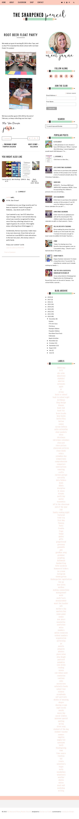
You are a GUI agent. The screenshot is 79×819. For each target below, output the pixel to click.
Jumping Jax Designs (67, 811)
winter (61, 782)
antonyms (61, 383)
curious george (61, 474)
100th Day (61, 367)
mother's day (61, 608)
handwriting (61, 563)
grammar (61, 555)
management (61, 592)
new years (61, 619)
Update (51, 321)
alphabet (61, 378)
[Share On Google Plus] (35, 138)
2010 (49, 316)
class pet (61, 442)
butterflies (61, 418)
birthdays (61, 400)
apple (61, 386)
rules (61, 681)
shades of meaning (61, 699)
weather (61, 777)
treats (61, 761)
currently (61, 477)
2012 (49, 311)
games (61, 536)
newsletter (61, 622)
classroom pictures (61, 448)
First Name (49, 101)
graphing (61, 558)
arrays (61, 392)
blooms (61, 405)
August (51, 348)
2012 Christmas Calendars (62, 167)
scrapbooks (61, 694)
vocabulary (61, 772)
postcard (61, 659)
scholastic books (61, 686)
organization (61, 638)
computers (61, 464)
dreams (61, 493)
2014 (49, 307)
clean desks (61, 450)
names (61, 616)
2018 (49, 297)
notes (61, 627)
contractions (61, 466)
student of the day (61, 729)
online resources (61, 632)
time (61, 750)
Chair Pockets (58, 256)
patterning (61, 640)
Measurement (61, 600)
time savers (61, 753)
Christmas (52, 326)
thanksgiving (61, 748)
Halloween (52, 336)
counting (61, 469)
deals (61, 483)
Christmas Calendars (61, 211)
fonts (61, 525)
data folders (61, 480)
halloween (61, 560)
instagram (61, 574)
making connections (61, 590)
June (50, 353)
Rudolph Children (54, 328)
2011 (49, 314)
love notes (61, 584)
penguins (61, 648)
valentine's (61, 764)
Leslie (8, 197)
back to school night (61, 397)
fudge (61, 533)
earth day (61, 496)
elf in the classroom (61, 504)
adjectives (61, 375)
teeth (61, 745)
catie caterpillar (61, 429)
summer (61, 734)
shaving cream (61, 705)
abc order (61, 373)
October (52, 343)
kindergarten (61, 576)
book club (61, 408)
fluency (61, 523)
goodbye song (61, 552)
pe (61, 643)
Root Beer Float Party (55, 333)
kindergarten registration (61, 579)
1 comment (6, 138)
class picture (61, 445)
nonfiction (61, 624)
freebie (61, 528)
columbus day (61, 456)
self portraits (61, 697)
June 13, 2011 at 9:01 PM (15, 248)
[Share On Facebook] (32, 138)
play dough (61, 657)
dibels (61, 485)
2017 (49, 299)
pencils (61, 646)
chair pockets (61, 432)
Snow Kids (57, 182)
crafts (61, 472)
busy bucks (61, 416)
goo (61, 549)
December (52, 319)
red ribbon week (61, 673)
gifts (61, 539)
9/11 (61, 370)
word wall (61, 785)
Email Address (51, 95)
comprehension (61, 461)
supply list (61, 739)
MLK (61, 606)
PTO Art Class (53, 323)
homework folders (61, 568)
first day (61, 520)
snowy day (61, 713)
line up (61, 582)
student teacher (61, 731)
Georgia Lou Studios (46, 811)
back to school (61, 394)
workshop (61, 788)
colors (61, 453)
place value (61, 654)
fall (61, 509)
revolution (61, 675)
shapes (61, 702)
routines (61, 678)
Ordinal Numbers (61, 635)
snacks (61, 710)
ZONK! (55, 241)
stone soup (61, 726)
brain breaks (61, 413)
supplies (61, 737)
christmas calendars (61, 440)
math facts (61, 598)
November (52, 340)
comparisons (61, 458)
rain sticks (61, 665)
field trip (61, 517)
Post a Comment (10, 252)
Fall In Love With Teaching (62, 226)
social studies (61, 715)
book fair (61, 410)
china (61, 434)
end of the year (61, 507)
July (50, 350)
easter (61, 499)
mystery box (61, 611)
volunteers (61, 774)
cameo (61, 424)
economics (61, 501)
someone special (61, 718)
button (61, 421)
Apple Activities (53, 338)
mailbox (61, 587)
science (61, 691)
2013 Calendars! (59, 197)
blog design (61, 402)
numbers (61, 630)
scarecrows (61, 683)
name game (61, 614)
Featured (61, 515)
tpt (61, 758)
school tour (61, 689)
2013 (49, 309)
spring (61, 723)
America (61, 381)
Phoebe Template (26, 811)
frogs (61, 531)
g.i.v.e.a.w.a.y (58, 142)
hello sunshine (61, 565)
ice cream (61, 571)
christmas (61, 437)
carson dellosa (61, 426)
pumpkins (61, 662)
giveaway (61, 544)
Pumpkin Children (54, 331)
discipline (61, 488)
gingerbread (61, 541)
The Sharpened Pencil (13, 811)
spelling (61, 721)
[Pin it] (37, 138)
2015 (49, 304)
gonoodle (61, 547)
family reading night (61, 512)
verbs (61, 769)
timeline (61, 756)
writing (61, 790)
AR (61, 389)
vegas (61, 766)
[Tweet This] (29, 138)
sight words (61, 707)
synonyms (61, 742)
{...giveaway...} (58, 156)
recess (61, 670)
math (61, 595)
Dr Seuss (61, 491)
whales (61, 780)
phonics (61, 651)
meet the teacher (61, 603)
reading (61, 667)
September (52, 345)
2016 (49, 302)
